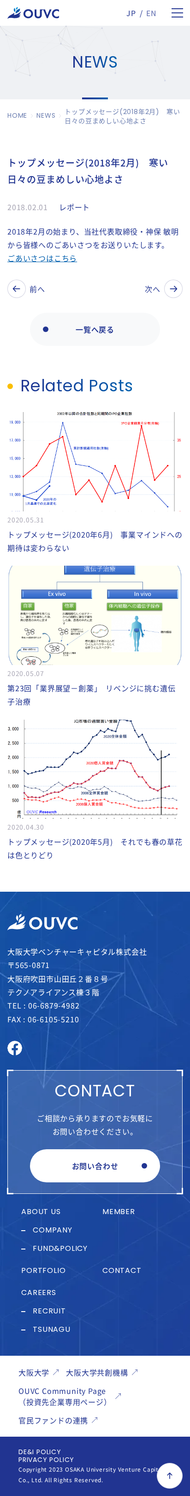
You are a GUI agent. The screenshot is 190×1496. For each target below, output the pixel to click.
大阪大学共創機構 (97, 1372)
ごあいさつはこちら (42, 258)
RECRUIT (49, 1311)
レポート (74, 206)
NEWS (45, 116)
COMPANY (52, 1230)
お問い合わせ (95, 1165)
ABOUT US (40, 1212)
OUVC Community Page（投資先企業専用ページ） (65, 1396)
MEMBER (118, 1212)
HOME (17, 116)
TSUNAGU (52, 1330)
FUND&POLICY (60, 1249)
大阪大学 (33, 1372)
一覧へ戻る (95, 329)
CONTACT (122, 1271)
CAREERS (38, 1293)
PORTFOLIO (43, 1271)
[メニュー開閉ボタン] (177, 13)
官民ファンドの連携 (53, 1420)
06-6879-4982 (54, 1005)
